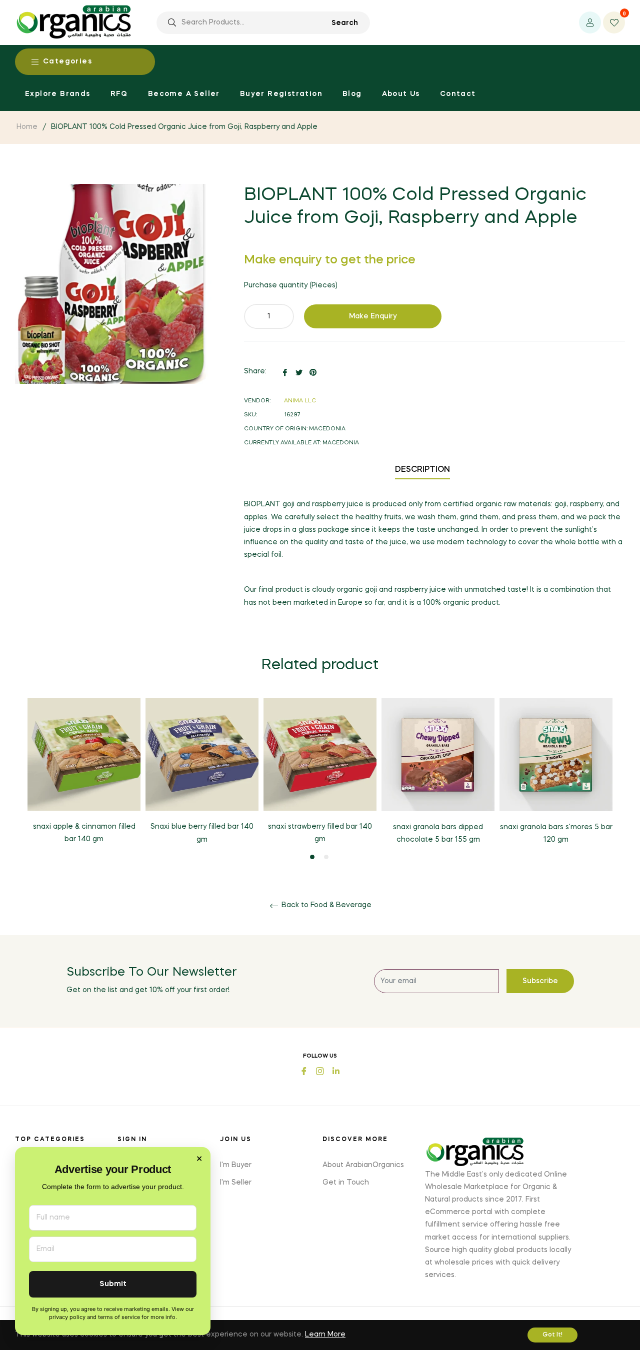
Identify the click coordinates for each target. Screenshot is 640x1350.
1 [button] (312, 857)
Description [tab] (422, 470)
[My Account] (590, 22)
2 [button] (326, 857)
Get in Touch (345, 1182)
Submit (113, 1284)
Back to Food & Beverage (326, 905)
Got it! (552, 1335)
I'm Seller (236, 1182)
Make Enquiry (373, 316)
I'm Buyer (236, 1165)
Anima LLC (300, 401)
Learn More (325, 1334)
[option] (84, 779)
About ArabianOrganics (363, 1165)
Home (27, 126)
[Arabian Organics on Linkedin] (336, 1070)
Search (345, 22)
